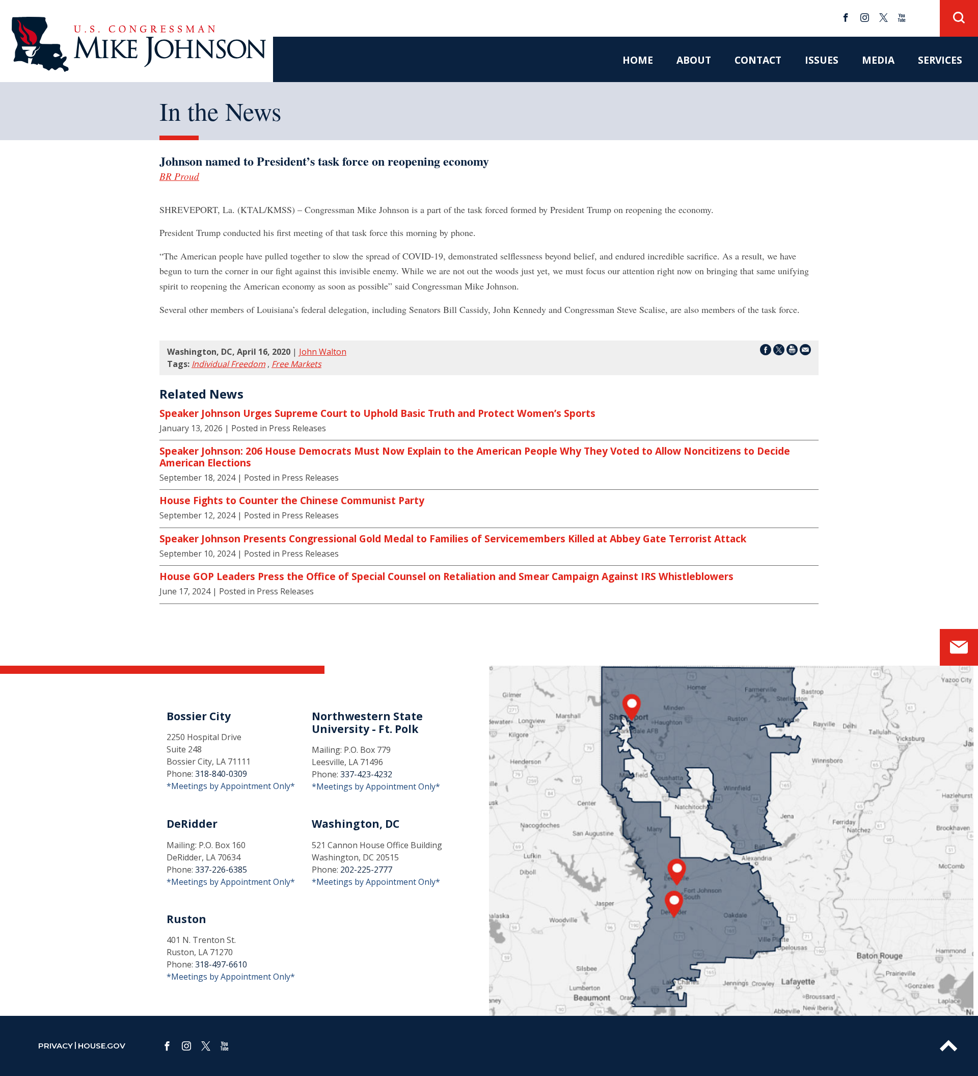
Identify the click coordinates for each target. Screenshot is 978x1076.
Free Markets (296, 364)
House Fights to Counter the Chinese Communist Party (291, 500)
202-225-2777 (366, 869)
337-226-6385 (221, 869)
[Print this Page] (792, 351)
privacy (55, 1046)
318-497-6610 (221, 964)
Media (878, 60)
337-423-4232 (366, 774)
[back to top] (948, 1046)
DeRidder (192, 824)
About (693, 60)
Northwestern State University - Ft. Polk (367, 722)
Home (637, 60)
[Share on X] (778, 351)
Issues (821, 60)
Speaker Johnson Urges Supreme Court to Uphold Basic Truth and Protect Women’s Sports (377, 413)
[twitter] (883, 17)
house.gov (101, 1046)
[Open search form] (959, 18)
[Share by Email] (805, 351)
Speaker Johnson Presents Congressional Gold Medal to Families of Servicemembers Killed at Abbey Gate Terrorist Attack (452, 538)
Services (940, 60)
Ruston (186, 919)
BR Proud (179, 175)
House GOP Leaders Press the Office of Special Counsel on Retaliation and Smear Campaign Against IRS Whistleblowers (446, 576)
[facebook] (845, 17)
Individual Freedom (228, 364)
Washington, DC (355, 824)
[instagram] (864, 17)
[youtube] (902, 17)
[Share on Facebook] (765, 351)
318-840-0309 (221, 773)
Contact (758, 60)
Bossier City (199, 716)
